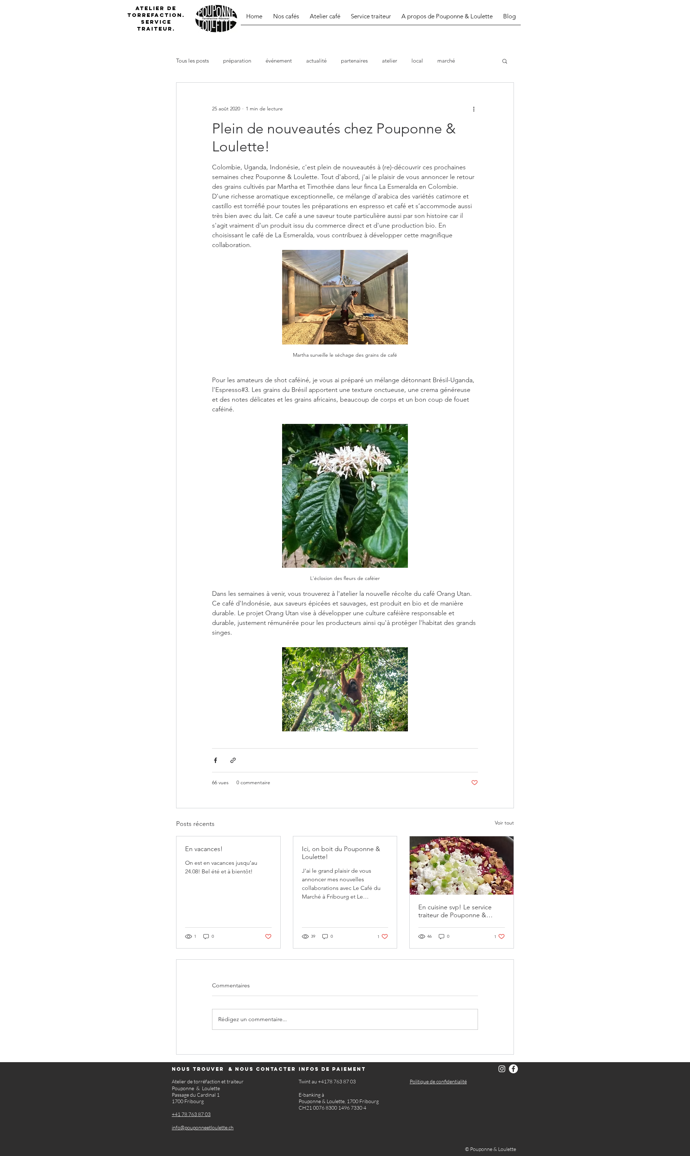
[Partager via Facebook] (215, 760)
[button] (504, 61)
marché (446, 61)
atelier (389, 61)
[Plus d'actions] (473, 108)
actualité (316, 61)
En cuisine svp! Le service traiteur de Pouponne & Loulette (455, 911)
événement (279, 61)
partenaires (354, 61)
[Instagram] (501, 1068)
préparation (237, 61)
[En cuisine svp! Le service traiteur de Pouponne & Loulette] (462, 865)
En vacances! (204, 849)
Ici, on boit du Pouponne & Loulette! (341, 853)
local (417, 61)
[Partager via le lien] (233, 760)
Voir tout (504, 822)
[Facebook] (513, 1068)
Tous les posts (192, 61)
